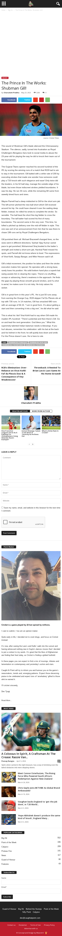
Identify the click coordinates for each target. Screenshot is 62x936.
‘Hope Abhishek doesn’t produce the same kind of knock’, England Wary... (39, 817)
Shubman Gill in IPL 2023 (38, 342)
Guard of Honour (8, 860)
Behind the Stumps (34, 909)
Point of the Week (8, 842)
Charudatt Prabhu (11, 92)
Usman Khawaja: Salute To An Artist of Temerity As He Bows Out (31, 433)
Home (3, 10)
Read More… (6, 700)
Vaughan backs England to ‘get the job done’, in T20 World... (37, 803)
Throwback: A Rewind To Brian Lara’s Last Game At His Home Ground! (47, 370)
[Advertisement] (31, 44)
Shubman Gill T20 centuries (12, 345)
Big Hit (10, 10)
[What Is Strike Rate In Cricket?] (51, 422)
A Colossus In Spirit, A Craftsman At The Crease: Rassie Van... (28, 755)
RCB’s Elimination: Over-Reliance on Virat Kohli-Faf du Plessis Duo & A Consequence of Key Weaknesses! (14, 373)
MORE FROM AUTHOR (41, 411)
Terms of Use (35, 925)
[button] (57, 4)
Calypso (4, 847)
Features (5, 864)
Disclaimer (23, 925)
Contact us (11, 925)
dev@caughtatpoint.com (30, 918)
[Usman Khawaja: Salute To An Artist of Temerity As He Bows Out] (31, 422)
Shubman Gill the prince (35, 345)
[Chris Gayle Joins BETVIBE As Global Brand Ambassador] (8, 791)
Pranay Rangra (7, 761)
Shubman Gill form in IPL (18, 342)
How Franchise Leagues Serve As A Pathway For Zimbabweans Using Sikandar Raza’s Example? (9, 435)
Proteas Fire (6, 851)
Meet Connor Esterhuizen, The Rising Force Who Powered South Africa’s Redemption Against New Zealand (36, 776)
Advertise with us (31, 928)
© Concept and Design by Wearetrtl (30, 933)
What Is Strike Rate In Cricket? (50, 432)
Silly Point (26, 912)
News (3, 855)
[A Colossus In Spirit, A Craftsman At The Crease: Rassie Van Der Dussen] (31, 732)
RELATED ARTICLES (20, 411)
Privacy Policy (49, 925)
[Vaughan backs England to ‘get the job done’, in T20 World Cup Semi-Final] (8, 805)
